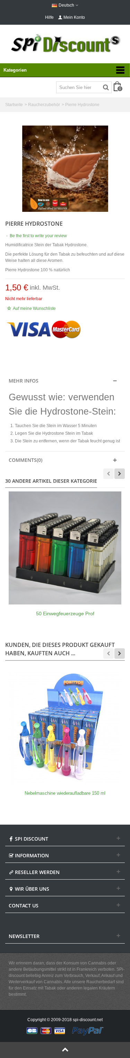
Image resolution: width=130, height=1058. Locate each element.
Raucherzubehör (44, 104)
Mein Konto (74, 17)
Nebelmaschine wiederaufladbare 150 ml (65, 793)
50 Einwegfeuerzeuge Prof (65, 613)
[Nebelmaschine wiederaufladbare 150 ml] (65, 727)
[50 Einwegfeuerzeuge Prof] (65, 547)
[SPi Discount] (65, 43)
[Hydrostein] (65, 169)
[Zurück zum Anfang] (65, 1050)
